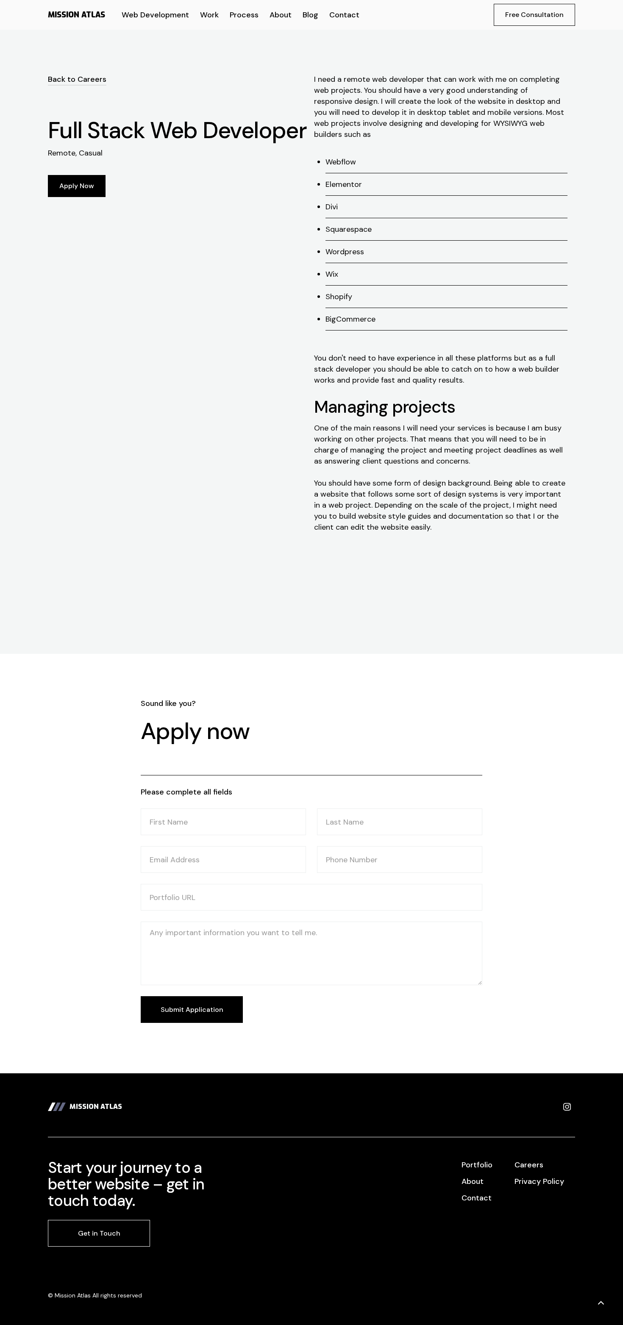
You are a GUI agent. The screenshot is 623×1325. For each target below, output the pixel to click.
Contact (477, 1198)
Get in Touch (99, 1233)
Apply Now (76, 185)
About (473, 1181)
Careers (529, 1165)
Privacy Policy (539, 1181)
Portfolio (477, 1165)
